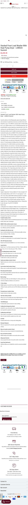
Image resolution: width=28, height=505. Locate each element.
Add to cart (14, 69)
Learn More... (16, 62)
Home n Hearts (18, 494)
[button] (1, 496)
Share (4, 360)
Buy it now (14, 76)
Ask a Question (7, 419)
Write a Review (4, 55)
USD (7, 1)
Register (4, 1)
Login (1, 1)
